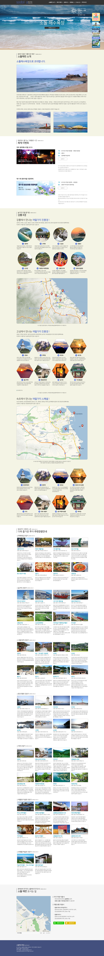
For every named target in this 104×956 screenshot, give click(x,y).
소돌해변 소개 (52, 2)
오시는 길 (78, 2)
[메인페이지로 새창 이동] (96, 25)
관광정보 (71, 2)
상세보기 (62, 158)
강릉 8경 (66, 2)
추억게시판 (84, 2)
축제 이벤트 (59, 2)
